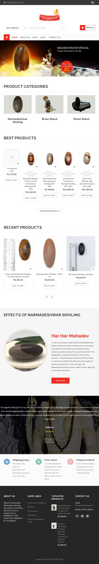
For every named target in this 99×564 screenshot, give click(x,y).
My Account (33, 511)
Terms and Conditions (37, 503)
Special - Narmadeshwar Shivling (31, 174)
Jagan (49, 423)
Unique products (85, 460)
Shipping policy (21, 460)
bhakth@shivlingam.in (84, 505)
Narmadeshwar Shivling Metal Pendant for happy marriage (64, 509)
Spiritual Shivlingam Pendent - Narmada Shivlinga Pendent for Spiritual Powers (63, 533)
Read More (60, 381)
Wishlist (31, 507)
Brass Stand (49, 119)
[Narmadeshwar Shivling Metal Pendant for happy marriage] (54, 507)
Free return (51, 460)
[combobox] (15, 27)
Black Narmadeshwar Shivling (81, 274)
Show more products (49, 211)
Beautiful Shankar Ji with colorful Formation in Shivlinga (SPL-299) (30, 183)
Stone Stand (81, 119)
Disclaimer (32, 515)
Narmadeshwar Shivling (17, 120)
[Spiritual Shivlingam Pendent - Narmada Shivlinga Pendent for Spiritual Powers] (54, 526)
